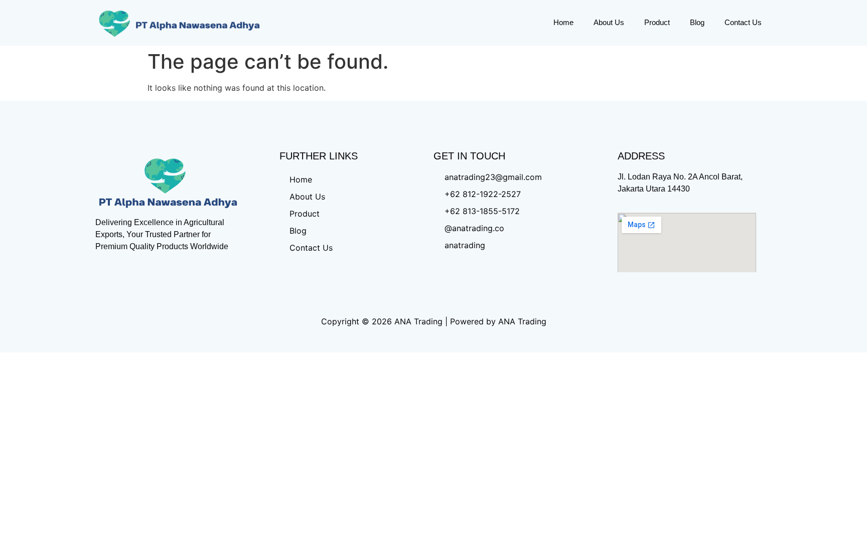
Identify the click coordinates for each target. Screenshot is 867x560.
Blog (697, 22)
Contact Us (743, 22)
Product (657, 22)
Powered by (473, 321)
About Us (609, 22)
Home (563, 22)
